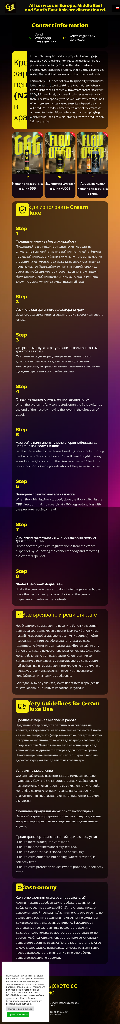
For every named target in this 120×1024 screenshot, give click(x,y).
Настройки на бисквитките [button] (20, 1008)
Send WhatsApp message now (46, 38)
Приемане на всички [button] (18, 1014)
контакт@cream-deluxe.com (83, 37)
